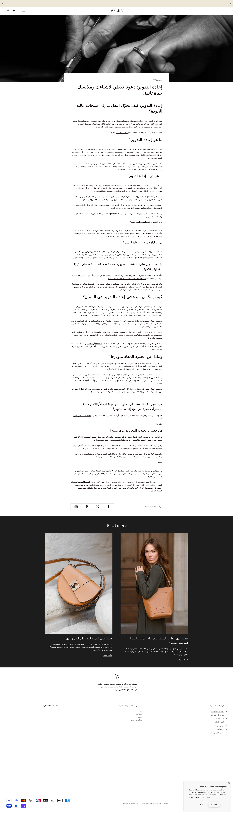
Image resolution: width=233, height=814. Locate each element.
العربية (24, 11)
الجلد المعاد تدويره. (152, 216)
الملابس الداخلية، (87, 321)
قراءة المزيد (183, 659)
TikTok (90, 343)
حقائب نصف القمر (217, 711)
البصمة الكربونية (122, 132)
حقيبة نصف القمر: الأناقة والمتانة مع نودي (89, 638)
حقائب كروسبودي (217, 715)
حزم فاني (220, 729)
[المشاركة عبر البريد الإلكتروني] (76, 507)
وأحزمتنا (93, 454)
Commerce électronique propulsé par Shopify (147, 803)
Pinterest (98, 343)
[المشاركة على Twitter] (97, 507)
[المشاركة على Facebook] (108, 507)
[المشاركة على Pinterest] (86, 507)
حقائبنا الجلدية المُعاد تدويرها (107, 454)
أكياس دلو (220, 726)
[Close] (228, 783)
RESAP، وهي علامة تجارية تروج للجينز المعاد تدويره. (127, 278)
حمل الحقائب (219, 718)
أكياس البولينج (219, 722)
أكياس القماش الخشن (216, 733)
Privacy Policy (194, 797)
